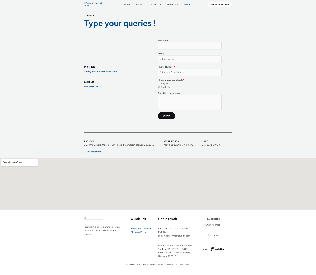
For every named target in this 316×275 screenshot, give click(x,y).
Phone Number (166, 66)
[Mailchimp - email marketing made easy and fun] (213, 248)
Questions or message (170, 93)
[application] (143, 4)
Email (161, 53)
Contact (188, 4)
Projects (154, 4)
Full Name (164, 40)
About (139, 4)
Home (127, 4)
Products (171, 4)
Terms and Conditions (142, 228)
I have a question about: (171, 79)
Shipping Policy (138, 232)
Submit (166, 115)
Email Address (213, 224)
